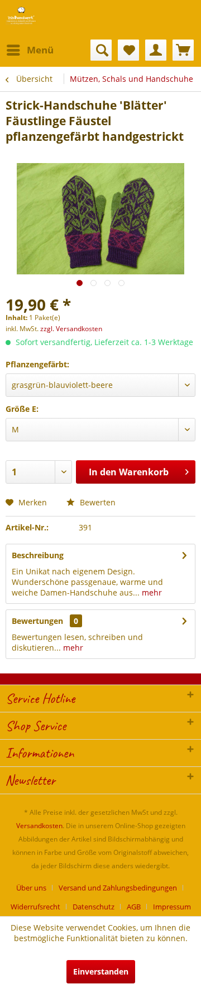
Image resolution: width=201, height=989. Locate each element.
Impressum (172, 907)
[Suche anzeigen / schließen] (101, 50)
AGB (134, 907)
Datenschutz (93, 907)
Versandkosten (39, 825)
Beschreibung (38, 555)
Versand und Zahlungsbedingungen (118, 888)
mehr (151, 592)
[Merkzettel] (128, 50)
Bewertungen (37, 621)
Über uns (31, 888)
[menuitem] (29, 50)
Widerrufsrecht (35, 907)
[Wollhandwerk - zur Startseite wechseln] (21, 15)
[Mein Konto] (156, 50)
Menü (40, 49)
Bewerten (97, 502)
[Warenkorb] (183, 50)
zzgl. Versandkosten (71, 328)
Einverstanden (100, 971)
